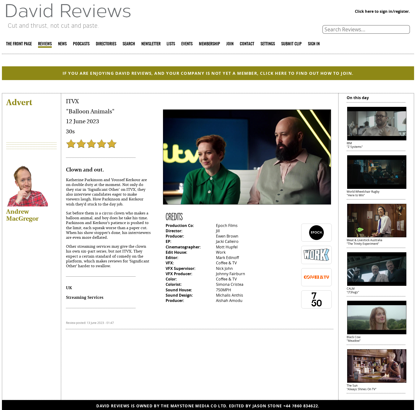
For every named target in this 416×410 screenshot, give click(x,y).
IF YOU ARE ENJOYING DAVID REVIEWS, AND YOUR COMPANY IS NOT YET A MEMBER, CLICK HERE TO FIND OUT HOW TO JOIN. (208, 73)
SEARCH (129, 44)
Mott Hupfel (227, 247)
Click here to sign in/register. (382, 11)
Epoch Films (227, 225)
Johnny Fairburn (230, 273)
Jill (218, 230)
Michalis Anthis (229, 295)
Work (221, 252)
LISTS (171, 44)
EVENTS (187, 44)
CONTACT (247, 44)
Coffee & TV (226, 263)
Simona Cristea (229, 284)
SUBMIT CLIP (291, 44)
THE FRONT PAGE (19, 44)
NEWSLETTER (151, 44)
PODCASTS (81, 44)
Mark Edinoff (227, 257)
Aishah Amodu (229, 300)
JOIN (230, 44)
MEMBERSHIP (209, 44)
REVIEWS (45, 44)
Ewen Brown (227, 236)
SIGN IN (314, 44)
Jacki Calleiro (227, 241)
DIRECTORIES (106, 44)
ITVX (72, 101)
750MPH (223, 290)
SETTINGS (267, 44)
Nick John (224, 268)
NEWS (62, 44)
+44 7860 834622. (301, 406)
